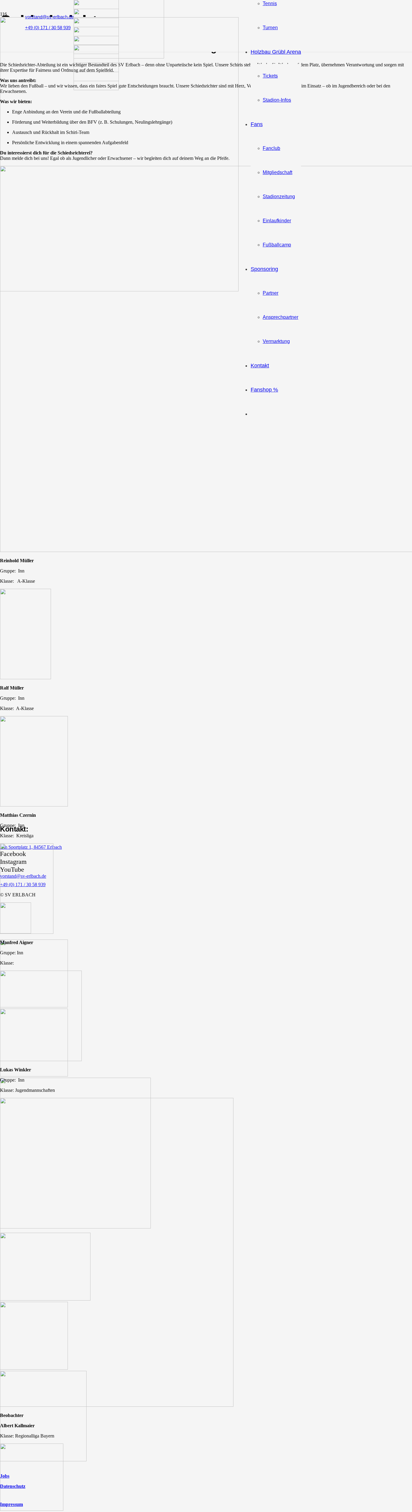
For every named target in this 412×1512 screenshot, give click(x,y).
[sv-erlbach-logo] (119, 289)
